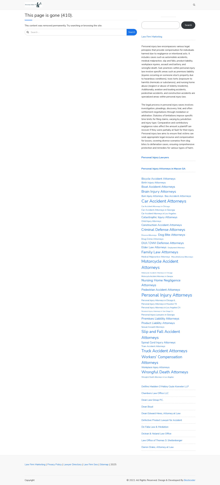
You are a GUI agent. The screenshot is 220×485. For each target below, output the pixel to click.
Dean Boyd (147, 406)
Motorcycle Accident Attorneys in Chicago (156, 273)
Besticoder (189, 480)
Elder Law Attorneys (153, 247)
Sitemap (104, 464)
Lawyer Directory (73, 464)
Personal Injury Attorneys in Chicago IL (158, 300)
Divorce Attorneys (149, 235)
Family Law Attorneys (159, 252)
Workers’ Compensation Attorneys (161, 359)
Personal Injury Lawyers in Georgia (158, 314)
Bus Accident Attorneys (178, 196)
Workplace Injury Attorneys (155, 367)
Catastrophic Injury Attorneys (159, 217)
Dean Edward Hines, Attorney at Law (160, 413)
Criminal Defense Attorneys (163, 229)
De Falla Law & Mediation (154, 427)
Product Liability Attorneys (158, 323)
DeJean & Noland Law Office (156, 433)
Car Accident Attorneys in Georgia (158, 209)
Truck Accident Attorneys (164, 351)
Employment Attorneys (176, 248)
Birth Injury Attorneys (153, 182)
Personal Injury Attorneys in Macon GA (163, 168)
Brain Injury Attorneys (158, 191)
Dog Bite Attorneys (171, 235)
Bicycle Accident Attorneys (158, 179)
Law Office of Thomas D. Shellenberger (161, 440)
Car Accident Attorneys (163, 201)
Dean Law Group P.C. (152, 400)
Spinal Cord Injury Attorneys (158, 342)
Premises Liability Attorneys (160, 319)
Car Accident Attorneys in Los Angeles (158, 213)
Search (131, 32)
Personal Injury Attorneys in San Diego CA (157, 311)
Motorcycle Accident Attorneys (159, 264)
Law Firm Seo (91, 464)
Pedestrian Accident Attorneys (160, 290)
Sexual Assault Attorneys (152, 327)
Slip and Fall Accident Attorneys (160, 334)
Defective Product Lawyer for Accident (161, 420)
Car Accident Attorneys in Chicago (155, 206)
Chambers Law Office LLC (155, 393)
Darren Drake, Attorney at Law (157, 447)
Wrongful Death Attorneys (164, 372)
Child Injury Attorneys (151, 221)
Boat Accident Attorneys (158, 187)
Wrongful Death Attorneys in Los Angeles (157, 377)
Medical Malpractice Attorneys (155, 256)
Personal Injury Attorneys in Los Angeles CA (160, 307)
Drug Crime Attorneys (152, 238)
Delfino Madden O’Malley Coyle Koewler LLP (165, 386)
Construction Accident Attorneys (161, 225)
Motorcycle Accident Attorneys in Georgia (157, 276)
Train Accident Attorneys (153, 346)
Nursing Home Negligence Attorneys (160, 282)
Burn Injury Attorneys (152, 196)
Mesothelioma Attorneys (182, 257)
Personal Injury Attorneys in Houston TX (159, 304)
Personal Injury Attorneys (166, 295)
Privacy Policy (54, 464)
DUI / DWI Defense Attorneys (162, 243)
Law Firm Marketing (151, 36)
